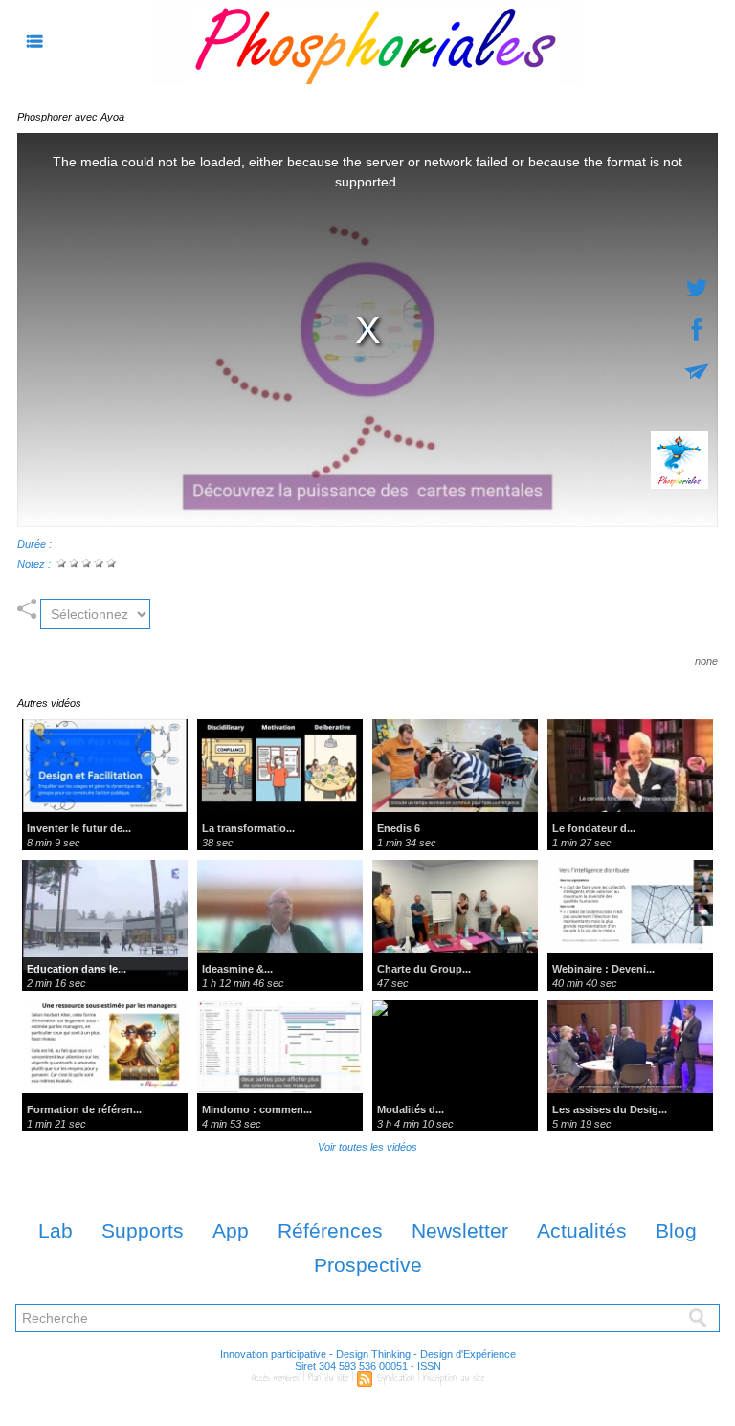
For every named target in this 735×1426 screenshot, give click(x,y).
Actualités (582, 1230)
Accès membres (276, 1378)
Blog (676, 1230)
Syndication (395, 1378)
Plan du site (328, 1378)
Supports (142, 1230)
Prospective (368, 1265)
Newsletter (460, 1230)
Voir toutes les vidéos (367, 1146)
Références (330, 1230)
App (230, 1230)
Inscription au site (453, 1378)
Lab (55, 1230)
